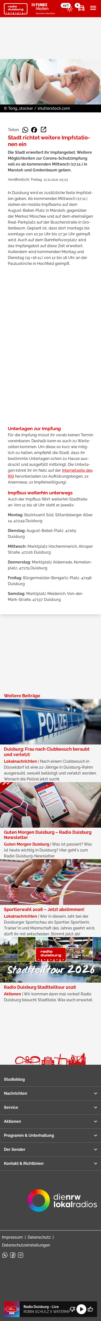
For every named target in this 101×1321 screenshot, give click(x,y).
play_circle (81, 1309)
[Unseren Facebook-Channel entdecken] (13, 1255)
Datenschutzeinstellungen (26, 1245)
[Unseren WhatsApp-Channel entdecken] (5, 1255)
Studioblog (14, 1079)
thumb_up (90, 1309)
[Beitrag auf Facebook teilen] (34, 130)
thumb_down (73, 1309)
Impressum (12, 1237)
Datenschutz (39, 1237)
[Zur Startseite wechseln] (15, 9)
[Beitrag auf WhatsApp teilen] (25, 130)
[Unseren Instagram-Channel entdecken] (21, 1255)
